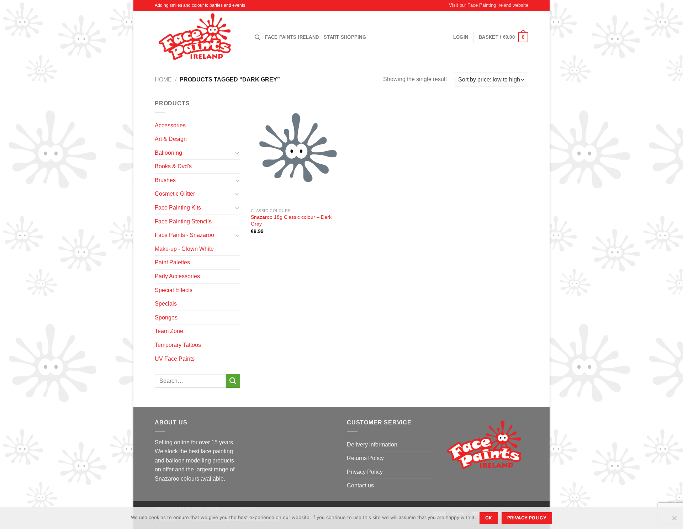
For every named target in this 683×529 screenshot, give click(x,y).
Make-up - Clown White (184, 249)
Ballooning (168, 153)
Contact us (360, 485)
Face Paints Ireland (292, 37)
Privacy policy (526, 517)
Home (163, 79)
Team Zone (169, 331)
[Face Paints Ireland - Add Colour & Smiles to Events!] (199, 37)
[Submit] (233, 381)
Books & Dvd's (173, 166)
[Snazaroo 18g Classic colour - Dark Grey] (295, 151)
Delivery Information (372, 444)
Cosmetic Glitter (175, 194)
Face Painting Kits (178, 208)
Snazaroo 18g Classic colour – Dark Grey (291, 220)
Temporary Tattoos (178, 345)
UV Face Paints (175, 359)
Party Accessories (177, 276)
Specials (166, 304)
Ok (488, 517)
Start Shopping (345, 37)
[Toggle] (237, 152)
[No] (674, 520)
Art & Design (171, 139)
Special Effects (173, 290)
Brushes (165, 180)
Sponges (166, 317)
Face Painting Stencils (183, 221)
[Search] (257, 37)
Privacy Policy (365, 472)
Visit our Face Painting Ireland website (488, 5)
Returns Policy (365, 458)
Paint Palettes (172, 262)
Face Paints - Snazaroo (184, 235)
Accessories (170, 125)
